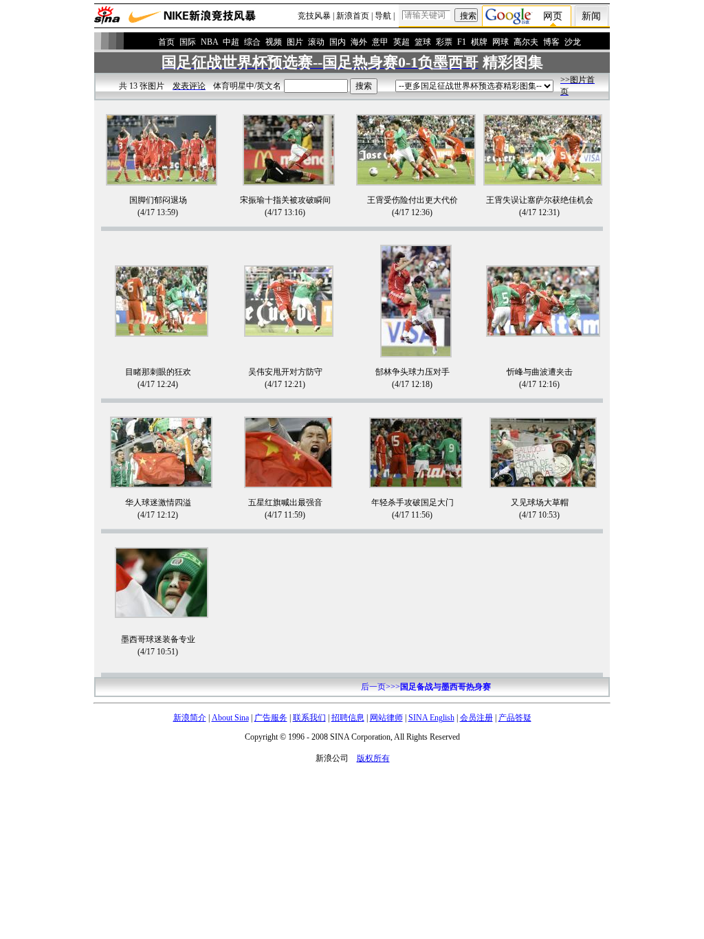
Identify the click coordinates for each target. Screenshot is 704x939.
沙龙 (572, 42)
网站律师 (386, 717)
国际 (187, 42)
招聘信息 (347, 717)
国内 (337, 42)
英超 (401, 42)
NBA (209, 42)
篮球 (423, 42)
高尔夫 (526, 42)
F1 (461, 42)
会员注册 (476, 717)
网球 (500, 42)
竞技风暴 (314, 16)
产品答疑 (514, 717)
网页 (552, 16)
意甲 (380, 42)
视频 (273, 42)
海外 (359, 42)
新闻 (591, 16)
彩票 (444, 42)
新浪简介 (189, 717)
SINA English (431, 717)
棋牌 (479, 42)
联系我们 (309, 717)
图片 (295, 42)
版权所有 (373, 758)
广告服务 (270, 717)
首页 (166, 42)
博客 (551, 42)
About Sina (230, 717)
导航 (383, 16)
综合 (252, 42)
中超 (231, 42)
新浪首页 (352, 16)
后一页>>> (426, 687)
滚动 (316, 42)
